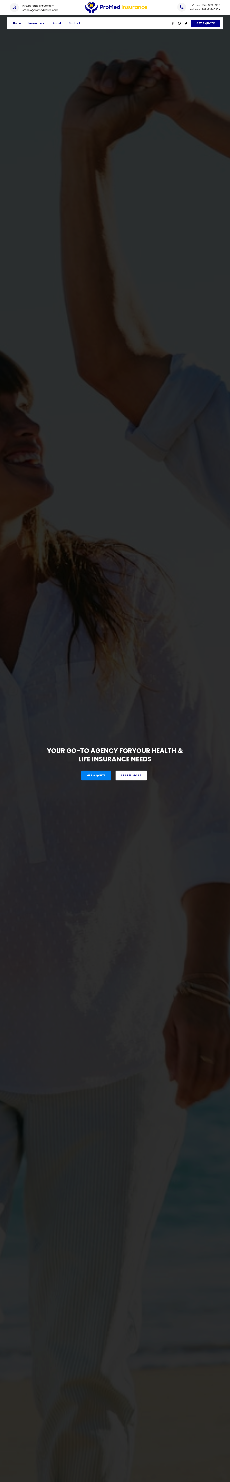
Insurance (35, 23)
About (57, 23)
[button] (205, 23)
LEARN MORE (131, 775)
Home (17, 23)
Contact (74, 23)
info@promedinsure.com (38, 6)
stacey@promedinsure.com (40, 10)
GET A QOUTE (96, 775)
